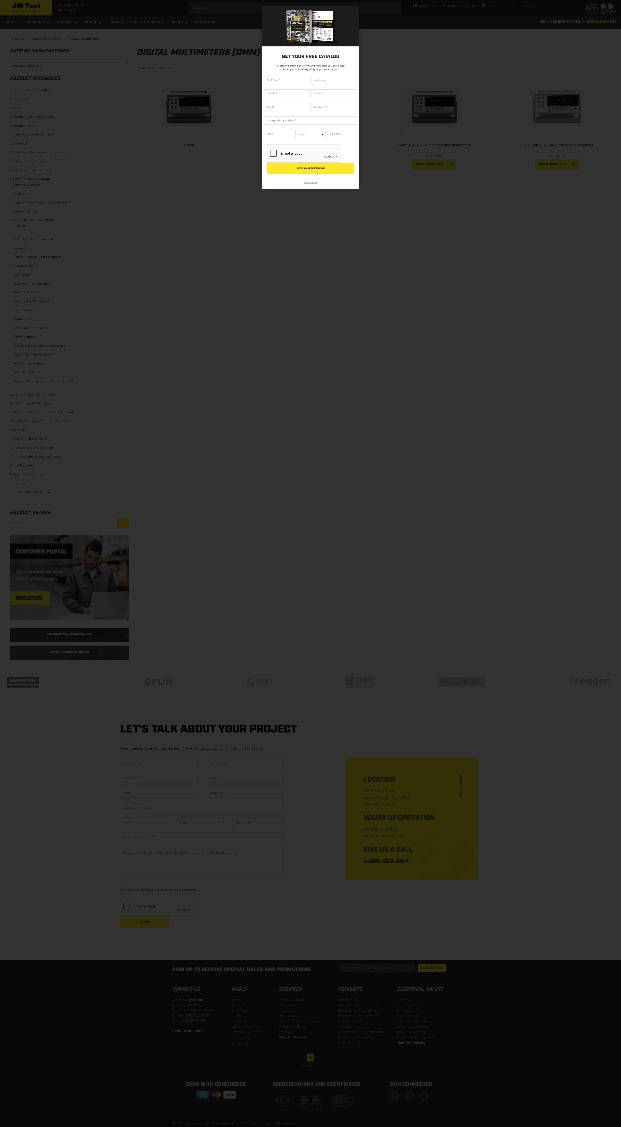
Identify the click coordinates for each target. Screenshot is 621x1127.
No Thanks (310, 182)
